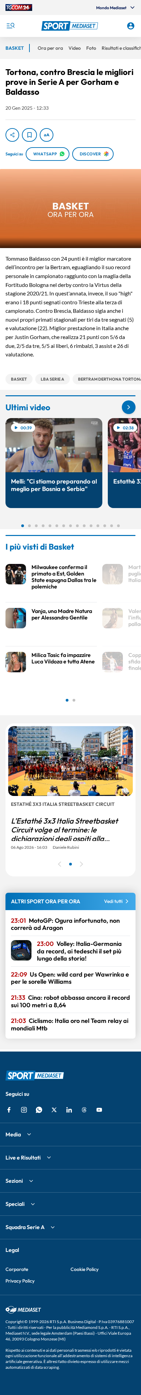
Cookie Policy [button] (84, 1269)
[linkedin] (69, 1109)
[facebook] (8, 1109)
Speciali (15, 1203)
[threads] (84, 1109)
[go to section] (129, 407)
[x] (54, 1109)
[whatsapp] (39, 1109)
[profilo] (131, 26)
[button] (70, 25)
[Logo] (70, 25)
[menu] (10, 26)
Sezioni (14, 1180)
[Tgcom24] (18, 7)
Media (13, 1134)
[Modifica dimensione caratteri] (46, 135)
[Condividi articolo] (12, 135)
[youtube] (99, 1109)
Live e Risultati (23, 1157)
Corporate (16, 1269)
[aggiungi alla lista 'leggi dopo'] (29, 135)
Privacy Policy (20, 1281)
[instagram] (24, 1109)
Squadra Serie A (24, 1227)
